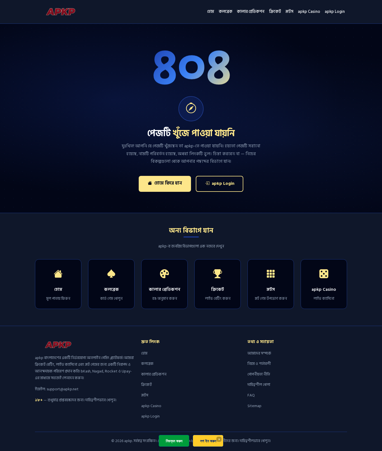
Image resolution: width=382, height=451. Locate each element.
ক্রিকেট (275, 11)
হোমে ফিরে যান (167, 183)
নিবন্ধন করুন (174, 440)
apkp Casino (309, 11)
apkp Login (335, 11)
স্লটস (289, 11)
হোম (210, 11)
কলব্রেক (225, 11)
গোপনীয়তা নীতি (258, 374)
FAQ (251, 395)
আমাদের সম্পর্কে (259, 353)
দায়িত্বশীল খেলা (258, 384)
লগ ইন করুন (208, 440)
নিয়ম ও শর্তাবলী (259, 363)
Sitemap (254, 406)
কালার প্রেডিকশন (251, 11)
